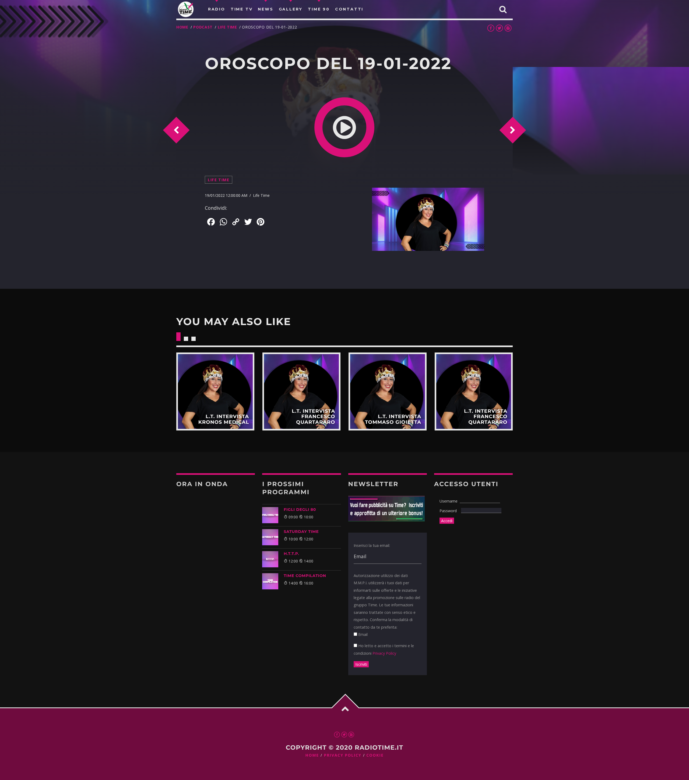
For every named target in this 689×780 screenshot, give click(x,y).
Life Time (227, 27)
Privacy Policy (384, 653)
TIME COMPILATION (305, 575)
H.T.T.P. (291, 553)
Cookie (375, 755)
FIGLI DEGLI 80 (300, 509)
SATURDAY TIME (301, 531)
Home (182, 27)
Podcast (203, 27)
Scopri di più (215, 391)
